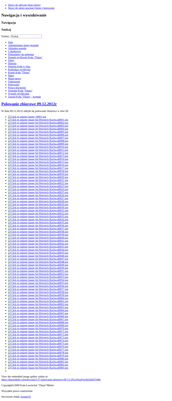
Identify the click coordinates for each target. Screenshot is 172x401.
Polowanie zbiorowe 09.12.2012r (29, 104)
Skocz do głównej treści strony (24, 5)
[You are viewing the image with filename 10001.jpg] (27, 116)
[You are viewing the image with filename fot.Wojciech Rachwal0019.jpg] (38, 174)
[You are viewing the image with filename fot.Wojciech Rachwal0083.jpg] (38, 367)
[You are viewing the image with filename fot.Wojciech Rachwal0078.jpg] (38, 352)
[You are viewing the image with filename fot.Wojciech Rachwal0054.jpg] (38, 280)
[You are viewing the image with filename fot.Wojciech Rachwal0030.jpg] (38, 207)
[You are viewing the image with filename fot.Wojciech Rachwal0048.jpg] (38, 261)
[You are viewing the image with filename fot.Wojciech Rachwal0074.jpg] (38, 340)
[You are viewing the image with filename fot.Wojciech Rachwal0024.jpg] (38, 189)
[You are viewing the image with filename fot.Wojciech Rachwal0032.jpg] (38, 213)
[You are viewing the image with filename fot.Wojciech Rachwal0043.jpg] (38, 246)
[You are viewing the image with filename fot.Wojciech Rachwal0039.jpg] (38, 234)
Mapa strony (14, 78)
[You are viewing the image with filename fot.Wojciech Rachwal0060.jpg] (38, 298)
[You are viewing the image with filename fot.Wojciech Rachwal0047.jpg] (38, 258)
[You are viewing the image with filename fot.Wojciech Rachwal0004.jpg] (38, 128)
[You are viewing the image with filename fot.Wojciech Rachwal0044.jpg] (38, 249)
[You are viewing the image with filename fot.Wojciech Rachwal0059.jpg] (38, 295)
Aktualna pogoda (17, 48)
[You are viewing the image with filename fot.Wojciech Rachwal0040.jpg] (38, 237)
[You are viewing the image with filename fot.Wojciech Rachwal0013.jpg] (38, 156)
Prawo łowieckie (17, 87)
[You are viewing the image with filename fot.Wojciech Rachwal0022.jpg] (38, 183)
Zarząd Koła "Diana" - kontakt (24, 96)
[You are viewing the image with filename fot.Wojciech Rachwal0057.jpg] (38, 289)
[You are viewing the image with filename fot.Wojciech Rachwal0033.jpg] (38, 216)
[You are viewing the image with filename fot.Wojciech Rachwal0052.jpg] (38, 274)
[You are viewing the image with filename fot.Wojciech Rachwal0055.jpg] (38, 283)
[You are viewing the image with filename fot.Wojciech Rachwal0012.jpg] (38, 153)
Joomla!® (25, 396)
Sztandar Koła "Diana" (20, 90)
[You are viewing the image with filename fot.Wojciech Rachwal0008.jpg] (38, 140)
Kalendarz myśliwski (19, 69)
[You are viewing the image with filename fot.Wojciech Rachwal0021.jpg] (38, 180)
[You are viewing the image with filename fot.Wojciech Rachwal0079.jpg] (38, 355)
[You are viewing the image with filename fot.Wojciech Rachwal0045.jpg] (38, 252)
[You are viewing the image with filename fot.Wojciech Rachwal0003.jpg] (38, 125)
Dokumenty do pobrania (21, 54)
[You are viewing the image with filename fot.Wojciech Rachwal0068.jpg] (38, 322)
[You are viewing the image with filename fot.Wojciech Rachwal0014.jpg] (38, 159)
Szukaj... (6, 36)
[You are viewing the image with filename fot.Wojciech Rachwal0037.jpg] (38, 228)
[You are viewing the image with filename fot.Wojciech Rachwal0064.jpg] (38, 310)
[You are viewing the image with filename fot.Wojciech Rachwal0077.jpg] (38, 349)
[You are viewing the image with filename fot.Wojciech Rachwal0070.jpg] (38, 328)
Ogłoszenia (14, 81)
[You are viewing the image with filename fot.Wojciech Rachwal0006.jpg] (38, 134)
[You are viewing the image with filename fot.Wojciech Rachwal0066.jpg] (38, 316)
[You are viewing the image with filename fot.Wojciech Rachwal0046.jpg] (38, 255)
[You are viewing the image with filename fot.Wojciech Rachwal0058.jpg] (38, 292)
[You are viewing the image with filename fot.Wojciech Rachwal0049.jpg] (38, 265)
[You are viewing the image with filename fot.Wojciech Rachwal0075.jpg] (38, 343)
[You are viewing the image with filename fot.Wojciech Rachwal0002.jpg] (38, 122)
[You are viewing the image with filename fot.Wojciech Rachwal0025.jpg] (38, 192)
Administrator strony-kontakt (23, 45)
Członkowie (14, 51)
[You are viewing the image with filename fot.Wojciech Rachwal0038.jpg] (38, 231)
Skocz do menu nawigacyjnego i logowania (31, 8)
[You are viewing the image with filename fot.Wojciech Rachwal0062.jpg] (38, 304)
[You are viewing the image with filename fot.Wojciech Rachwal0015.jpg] (38, 162)
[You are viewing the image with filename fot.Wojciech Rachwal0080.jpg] (38, 358)
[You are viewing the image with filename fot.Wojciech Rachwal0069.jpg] (38, 325)
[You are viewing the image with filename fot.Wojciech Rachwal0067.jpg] (38, 319)
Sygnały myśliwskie (18, 93)
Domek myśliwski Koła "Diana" (25, 57)
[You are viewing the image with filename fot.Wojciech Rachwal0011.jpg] (38, 150)
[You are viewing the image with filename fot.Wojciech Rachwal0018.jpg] (38, 171)
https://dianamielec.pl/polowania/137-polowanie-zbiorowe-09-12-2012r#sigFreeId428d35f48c (51, 379)
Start (10, 42)
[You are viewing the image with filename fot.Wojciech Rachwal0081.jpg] (38, 361)
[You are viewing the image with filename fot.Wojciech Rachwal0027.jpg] (38, 198)
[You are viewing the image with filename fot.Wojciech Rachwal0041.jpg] (38, 240)
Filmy (11, 60)
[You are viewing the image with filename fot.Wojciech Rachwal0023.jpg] (38, 186)
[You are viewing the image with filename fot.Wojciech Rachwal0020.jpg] (38, 177)
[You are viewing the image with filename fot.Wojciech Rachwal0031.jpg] (38, 210)
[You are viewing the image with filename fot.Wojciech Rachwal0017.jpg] (38, 168)
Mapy (11, 75)
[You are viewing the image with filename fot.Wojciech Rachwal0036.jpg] (38, 225)
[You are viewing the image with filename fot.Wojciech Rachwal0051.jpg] (38, 271)
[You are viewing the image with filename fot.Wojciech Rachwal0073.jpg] (38, 337)
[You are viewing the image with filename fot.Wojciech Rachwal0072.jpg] (38, 334)
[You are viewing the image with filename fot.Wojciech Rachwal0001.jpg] (38, 119)
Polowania (13, 84)
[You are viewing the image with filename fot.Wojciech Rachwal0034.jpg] (38, 219)
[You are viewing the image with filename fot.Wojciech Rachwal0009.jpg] (38, 144)
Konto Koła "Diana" (19, 72)
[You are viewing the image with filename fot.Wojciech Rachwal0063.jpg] (38, 307)
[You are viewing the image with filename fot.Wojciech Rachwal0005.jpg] (38, 131)
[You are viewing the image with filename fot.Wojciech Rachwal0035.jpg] (38, 222)
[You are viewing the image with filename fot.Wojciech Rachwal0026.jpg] (38, 195)
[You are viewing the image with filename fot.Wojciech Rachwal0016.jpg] (38, 165)
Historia (12, 63)
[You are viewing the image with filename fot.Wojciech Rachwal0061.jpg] (38, 301)
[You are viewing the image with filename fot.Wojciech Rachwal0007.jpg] (38, 137)
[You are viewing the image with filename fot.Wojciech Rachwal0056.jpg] (38, 286)
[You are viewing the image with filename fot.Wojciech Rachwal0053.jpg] (38, 277)
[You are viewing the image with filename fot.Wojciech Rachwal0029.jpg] (38, 204)
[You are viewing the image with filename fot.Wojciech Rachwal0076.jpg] (38, 346)
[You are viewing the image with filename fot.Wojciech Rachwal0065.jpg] (38, 313)
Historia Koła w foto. (19, 66)
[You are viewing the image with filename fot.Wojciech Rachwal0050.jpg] (38, 268)
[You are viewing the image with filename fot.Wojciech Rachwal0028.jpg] (38, 201)
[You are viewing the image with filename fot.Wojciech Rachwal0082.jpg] (38, 364)
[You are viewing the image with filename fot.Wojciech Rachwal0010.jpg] (38, 147)
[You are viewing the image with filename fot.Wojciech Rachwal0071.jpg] (38, 331)
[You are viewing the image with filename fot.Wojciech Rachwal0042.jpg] (38, 243)
